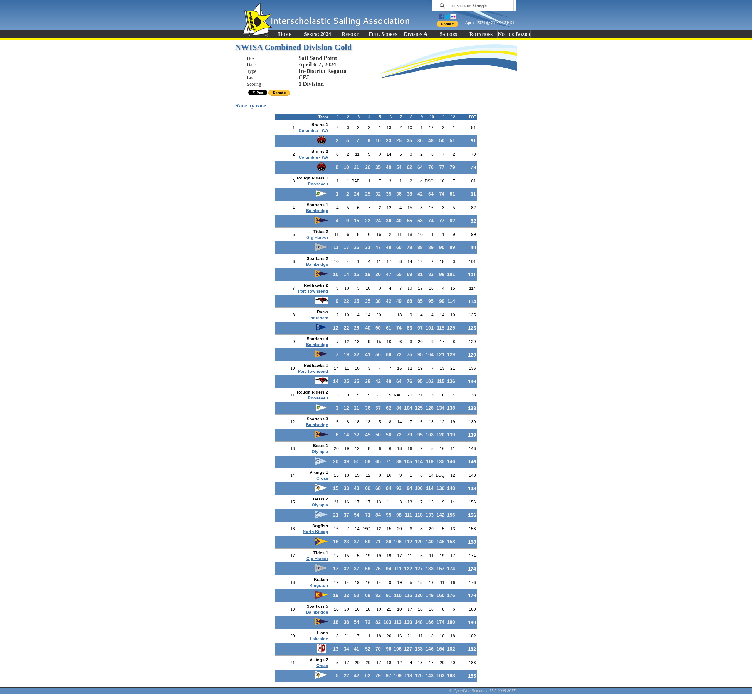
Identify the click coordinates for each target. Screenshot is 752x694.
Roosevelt (318, 184)
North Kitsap (315, 531)
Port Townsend (313, 291)
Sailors (448, 34)
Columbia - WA (313, 130)
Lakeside (319, 638)
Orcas (322, 478)
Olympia (320, 451)
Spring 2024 (317, 34)
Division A (415, 34)
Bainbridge (317, 210)
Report (350, 34)
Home (284, 34)
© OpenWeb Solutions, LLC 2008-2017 (482, 691)
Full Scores (383, 34)
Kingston (319, 585)
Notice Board (514, 34)
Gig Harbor (317, 237)
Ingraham (318, 317)
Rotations (481, 34)
